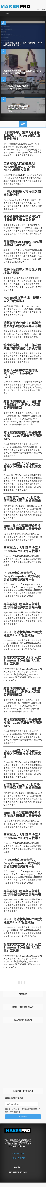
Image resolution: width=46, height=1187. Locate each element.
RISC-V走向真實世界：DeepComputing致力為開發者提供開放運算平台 (21, 576)
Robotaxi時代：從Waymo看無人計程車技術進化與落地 (22, 467)
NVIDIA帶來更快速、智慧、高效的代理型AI (22, 299)
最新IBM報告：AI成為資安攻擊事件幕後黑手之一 (21, 1061)
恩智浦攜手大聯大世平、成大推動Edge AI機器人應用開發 (22, 1172)
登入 (38, 9)
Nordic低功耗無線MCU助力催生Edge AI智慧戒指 (22, 633)
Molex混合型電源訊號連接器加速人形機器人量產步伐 (22, 527)
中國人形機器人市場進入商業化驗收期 (18, 87)
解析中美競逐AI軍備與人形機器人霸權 (22, 271)
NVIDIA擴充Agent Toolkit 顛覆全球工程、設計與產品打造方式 (23, 1006)
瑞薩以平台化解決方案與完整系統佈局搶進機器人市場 (22, 324)
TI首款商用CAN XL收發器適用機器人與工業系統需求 (22, 499)
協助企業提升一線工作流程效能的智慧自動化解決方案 (22, 346)
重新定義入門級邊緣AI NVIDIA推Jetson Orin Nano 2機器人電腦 (22, 72)
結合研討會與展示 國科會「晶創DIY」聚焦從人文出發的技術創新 (22, 404)
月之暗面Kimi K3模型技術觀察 (21, 1142)
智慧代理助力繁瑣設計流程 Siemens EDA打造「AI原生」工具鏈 (23, 660)
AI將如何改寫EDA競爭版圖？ (20, 977)
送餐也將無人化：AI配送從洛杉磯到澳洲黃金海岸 (22, 1033)
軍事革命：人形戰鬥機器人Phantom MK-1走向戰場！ (22, 549)
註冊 (43, 9)
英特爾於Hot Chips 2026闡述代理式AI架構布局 (22, 243)
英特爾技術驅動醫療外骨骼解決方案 (22, 1114)
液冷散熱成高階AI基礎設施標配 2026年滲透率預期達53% (22, 436)
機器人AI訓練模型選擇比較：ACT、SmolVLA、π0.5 (20, 373)
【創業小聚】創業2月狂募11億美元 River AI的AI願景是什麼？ (22, 135)
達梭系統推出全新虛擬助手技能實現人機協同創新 (18, 108)
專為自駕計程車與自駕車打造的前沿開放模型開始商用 (22, 605)
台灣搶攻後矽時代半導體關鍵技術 (22, 1089)
